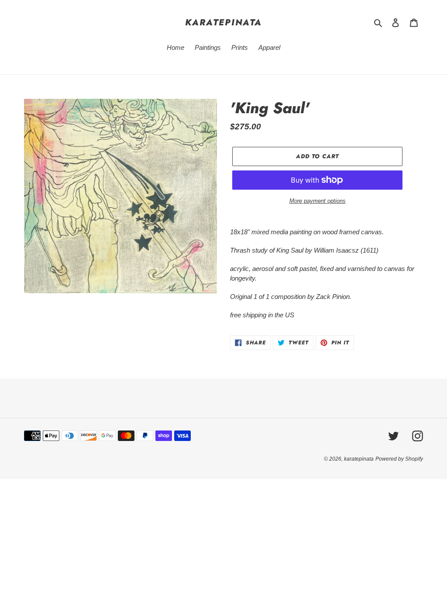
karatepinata (223, 22)
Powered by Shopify (399, 459)
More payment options (317, 201)
